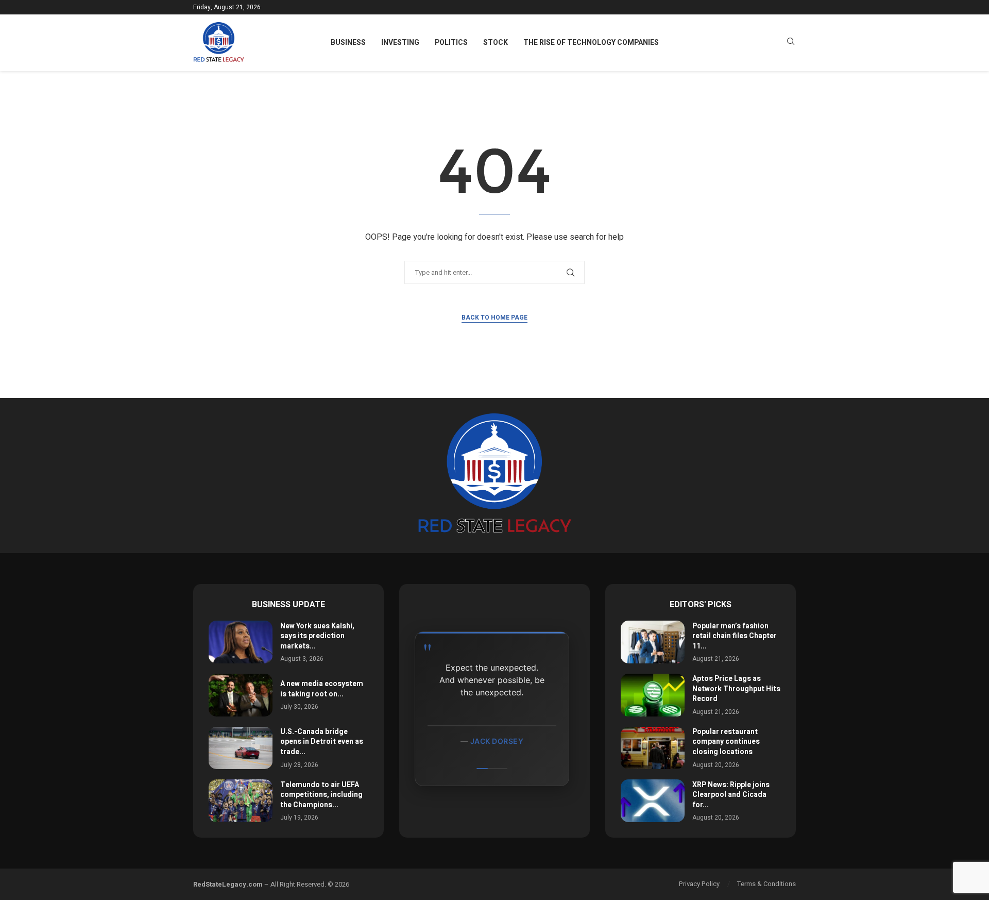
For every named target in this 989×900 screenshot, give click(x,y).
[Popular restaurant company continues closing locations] (653, 748)
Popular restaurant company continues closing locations (726, 741)
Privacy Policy (699, 884)
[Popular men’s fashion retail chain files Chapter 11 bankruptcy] (653, 642)
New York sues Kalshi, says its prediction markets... (317, 636)
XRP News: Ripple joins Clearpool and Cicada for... (731, 794)
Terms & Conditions (766, 884)
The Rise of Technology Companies (591, 42)
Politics (451, 42)
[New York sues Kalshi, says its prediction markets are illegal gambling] (240, 642)
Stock (495, 42)
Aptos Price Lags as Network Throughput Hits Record (736, 688)
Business (348, 42)
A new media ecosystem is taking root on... (321, 688)
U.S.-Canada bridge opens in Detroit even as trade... (321, 741)
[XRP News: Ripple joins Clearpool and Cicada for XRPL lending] (653, 800)
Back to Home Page (494, 317)
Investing (400, 42)
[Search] (791, 43)
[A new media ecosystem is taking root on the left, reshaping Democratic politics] (240, 695)
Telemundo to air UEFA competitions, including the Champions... (321, 794)
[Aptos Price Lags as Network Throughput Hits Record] (653, 695)
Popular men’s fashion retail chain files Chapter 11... (734, 636)
